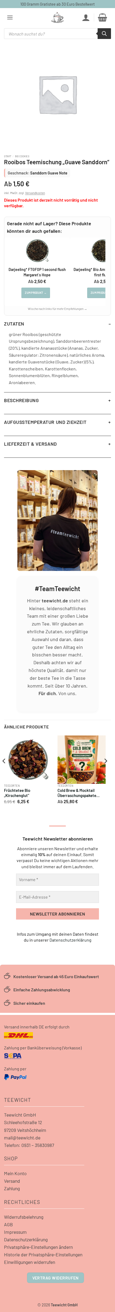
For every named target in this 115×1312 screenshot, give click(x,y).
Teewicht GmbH (20, 1115)
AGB (8, 1224)
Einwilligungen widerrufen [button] (29, 1262)
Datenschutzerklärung (70, 939)
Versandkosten (35, 193)
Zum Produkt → (36, 292)
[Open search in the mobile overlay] (57, 33)
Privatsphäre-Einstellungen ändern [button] (38, 1247)
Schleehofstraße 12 (23, 1122)
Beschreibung (21, 400)
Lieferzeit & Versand (30, 444)
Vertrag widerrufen (55, 1277)
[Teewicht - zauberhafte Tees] (57, 17)
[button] (10, 17)
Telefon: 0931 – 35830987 (29, 1145)
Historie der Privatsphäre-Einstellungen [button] (43, 1254)
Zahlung (12, 1188)
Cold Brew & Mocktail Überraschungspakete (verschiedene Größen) (77, 793)
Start (7, 156)
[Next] (105, 772)
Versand (12, 1181)
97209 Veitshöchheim (25, 1130)
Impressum (15, 1232)
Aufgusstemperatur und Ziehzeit (45, 422)
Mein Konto (15, 1173)
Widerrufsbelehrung (23, 1217)
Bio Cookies (22, 156)
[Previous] (4, 772)
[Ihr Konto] (86, 17)
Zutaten (14, 324)
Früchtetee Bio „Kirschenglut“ (17, 793)
